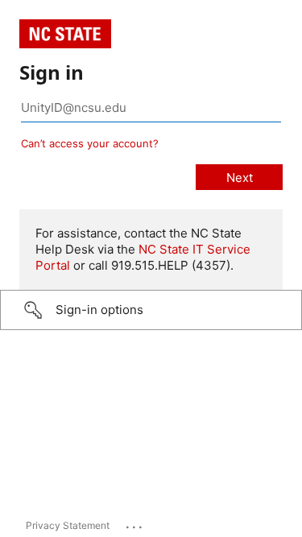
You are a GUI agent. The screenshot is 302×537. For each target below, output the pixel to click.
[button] (151, 310)
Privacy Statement (68, 525)
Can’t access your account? (90, 143)
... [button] (135, 523)
